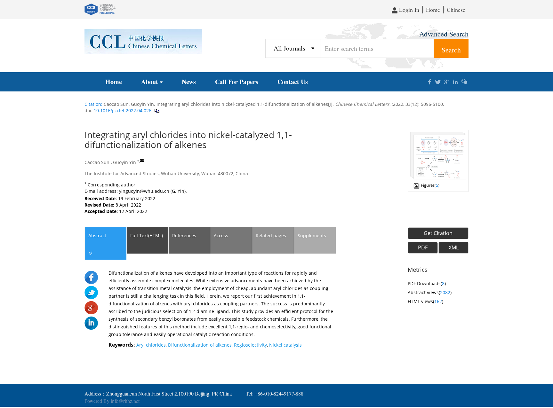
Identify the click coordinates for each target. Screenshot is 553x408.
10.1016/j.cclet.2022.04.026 (121, 110)
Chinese (456, 9)
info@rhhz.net (125, 400)
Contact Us (292, 81)
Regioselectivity (250, 345)
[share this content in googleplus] (447, 81)
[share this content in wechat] (464, 81)
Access (221, 235)
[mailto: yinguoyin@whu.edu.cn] (142, 160)
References (184, 235)
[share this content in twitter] (438, 81)
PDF (423, 247)
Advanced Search (444, 33)
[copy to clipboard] (157, 110)
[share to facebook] (91, 277)
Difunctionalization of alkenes (200, 345)
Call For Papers (236, 81)
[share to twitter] (91, 292)
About (149, 81)
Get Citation (438, 233)
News (189, 81)
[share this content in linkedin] (455, 81)
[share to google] (91, 307)
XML (454, 247)
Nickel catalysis (285, 345)
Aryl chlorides (151, 345)
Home (433, 9)
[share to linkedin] (91, 322)
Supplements (312, 235)
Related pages (271, 235)
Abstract (97, 235)
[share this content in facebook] (429, 81)
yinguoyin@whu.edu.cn (144, 191)
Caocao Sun (96, 162)
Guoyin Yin (124, 162)
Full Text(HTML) (146, 235)
